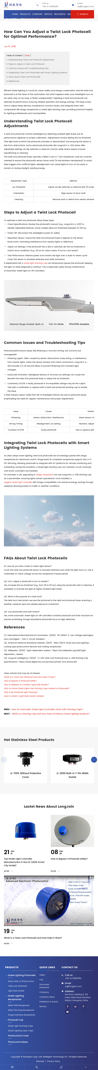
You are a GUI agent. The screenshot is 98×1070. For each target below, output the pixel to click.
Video (42, 975)
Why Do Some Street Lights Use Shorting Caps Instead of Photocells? (36, 688)
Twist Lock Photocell (17, 986)
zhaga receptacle (44, 474)
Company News (46, 997)
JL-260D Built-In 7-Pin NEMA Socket (72, 775)
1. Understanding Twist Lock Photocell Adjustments (30, 59)
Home (15, 14)
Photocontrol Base (18, 1042)
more (8, 871)
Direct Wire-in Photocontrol (21, 981)
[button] (94, 760)
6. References (12, 81)
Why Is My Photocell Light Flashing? (21, 692)
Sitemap (40, 1061)
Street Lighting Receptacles (16, 997)
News (70, 14)
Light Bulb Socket (16, 990)
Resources (60, 14)
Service (48, 14)
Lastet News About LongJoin (49, 807)
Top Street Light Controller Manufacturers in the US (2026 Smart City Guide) (24, 862)
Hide (27, 55)
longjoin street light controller (18, 482)
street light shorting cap (35, 263)
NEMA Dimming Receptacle (21, 1010)
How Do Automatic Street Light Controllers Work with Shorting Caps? (47, 709)
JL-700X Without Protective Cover (25, 775)
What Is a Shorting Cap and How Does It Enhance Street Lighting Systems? (51, 714)
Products (25, 14)
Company (37, 14)
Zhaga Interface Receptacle (21, 1014)
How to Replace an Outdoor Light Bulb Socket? (26, 684)
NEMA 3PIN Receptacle (18, 1005)
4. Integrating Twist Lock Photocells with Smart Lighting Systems (36, 72)
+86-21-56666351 (50, 6)
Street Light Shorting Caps (20, 1026)
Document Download (44, 986)
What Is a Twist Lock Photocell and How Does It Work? (29, 677)
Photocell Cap (15, 1020)
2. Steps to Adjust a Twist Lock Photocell (25, 64)
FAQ (41, 979)
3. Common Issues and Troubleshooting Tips (27, 68)
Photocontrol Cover (18, 1035)
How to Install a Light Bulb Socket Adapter (24, 696)
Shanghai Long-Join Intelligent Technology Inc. (45, 1056)
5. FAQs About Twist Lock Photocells (23, 76)
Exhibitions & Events (48, 1001)
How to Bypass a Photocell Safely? (20, 680)
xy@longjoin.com (85, 6)
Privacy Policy (53, 1061)
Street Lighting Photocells (22, 975)
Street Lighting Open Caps (20, 1030)
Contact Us (70, 967)
